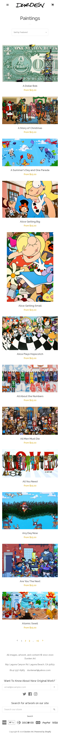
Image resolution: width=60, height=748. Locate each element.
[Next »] (42, 641)
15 (38, 640)
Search (30, 716)
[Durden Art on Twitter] (24, 694)
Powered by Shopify (43, 732)
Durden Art (28, 732)
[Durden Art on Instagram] (35, 694)
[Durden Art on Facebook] (30, 694)
